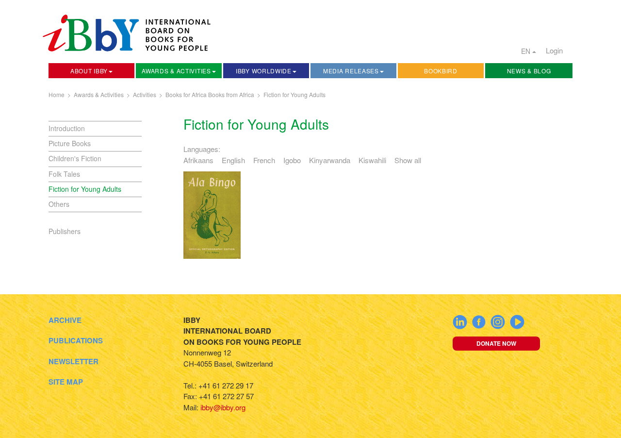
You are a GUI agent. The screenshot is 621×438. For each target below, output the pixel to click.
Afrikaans (198, 160)
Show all (407, 160)
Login (554, 50)
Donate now (496, 343)
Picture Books (70, 143)
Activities (144, 94)
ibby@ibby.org (222, 407)
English (233, 160)
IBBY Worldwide (264, 71)
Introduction (67, 128)
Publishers (65, 231)
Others (59, 204)
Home (57, 94)
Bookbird (441, 71)
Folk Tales (64, 173)
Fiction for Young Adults (294, 94)
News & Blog (529, 71)
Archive (65, 320)
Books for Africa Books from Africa (209, 94)
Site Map (66, 381)
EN (526, 51)
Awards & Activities (176, 71)
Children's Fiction (75, 158)
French (264, 160)
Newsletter (73, 361)
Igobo (292, 160)
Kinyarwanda (329, 160)
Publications (76, 340)
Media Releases (351, 71)
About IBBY (89, 71)
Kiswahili (372, 160)
